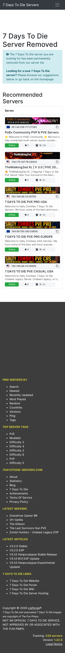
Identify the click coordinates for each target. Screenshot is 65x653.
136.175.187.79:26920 (24, 161)
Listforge (34, 608)
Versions (15, 411)
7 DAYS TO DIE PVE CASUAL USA (29, 271)
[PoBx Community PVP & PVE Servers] (32, 120)
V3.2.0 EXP (17, 550)
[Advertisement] (32, 22)
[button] (57, 127)
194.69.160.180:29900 (24, 231)
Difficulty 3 (17, 442)
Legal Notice (54, 644)
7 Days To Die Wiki (22, 589)
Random (15, 403)
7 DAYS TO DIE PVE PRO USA (26, 202)
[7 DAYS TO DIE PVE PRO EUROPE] (32, 225)
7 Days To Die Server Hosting (29, 593)
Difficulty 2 (17, 450)
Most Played (18, 399)
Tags (13, 420)
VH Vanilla (16, 519)
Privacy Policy (19, 501)
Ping (12, 415)
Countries (16, 407)
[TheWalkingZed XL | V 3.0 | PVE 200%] (32, 155)
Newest (14, 391)
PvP (12, 458)
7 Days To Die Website (24, 580)
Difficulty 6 (17, 454)
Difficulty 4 (17, 446)
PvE (12, 434)
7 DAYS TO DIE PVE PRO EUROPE (29, 236)
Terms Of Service (21, 497)
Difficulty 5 (17, 463)
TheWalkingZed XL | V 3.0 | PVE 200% (32, 167)
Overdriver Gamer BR (23, 515)
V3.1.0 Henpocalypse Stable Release (33, 554)
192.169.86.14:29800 (23, 265)
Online (12, 145)
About (14, 476)
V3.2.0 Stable (18, 546)
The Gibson (17, 524)
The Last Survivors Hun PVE (28, 528)
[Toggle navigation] (57, 4)
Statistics (16, 481)
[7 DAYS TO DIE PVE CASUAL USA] (32, 259)
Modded (15, 438)
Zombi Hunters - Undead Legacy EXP (34, 532)
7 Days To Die (19, 489)
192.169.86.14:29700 (23, 196)
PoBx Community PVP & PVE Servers (32, 132)
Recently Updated (21, 395)
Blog (12, 485)
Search (14, 386)
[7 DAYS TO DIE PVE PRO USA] (32, 190)
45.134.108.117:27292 (24, 126)
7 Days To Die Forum (23, 585)
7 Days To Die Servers (21, 5)
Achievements (19, 493)
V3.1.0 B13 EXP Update (24, 558)
